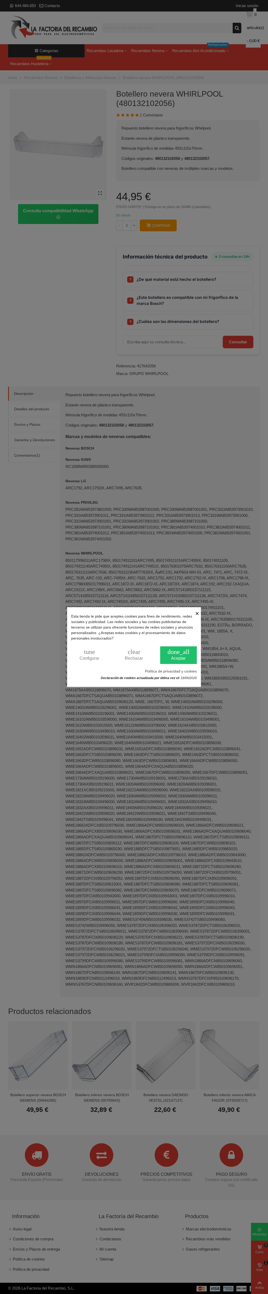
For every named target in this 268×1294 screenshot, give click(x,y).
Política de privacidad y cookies (171, 671)
